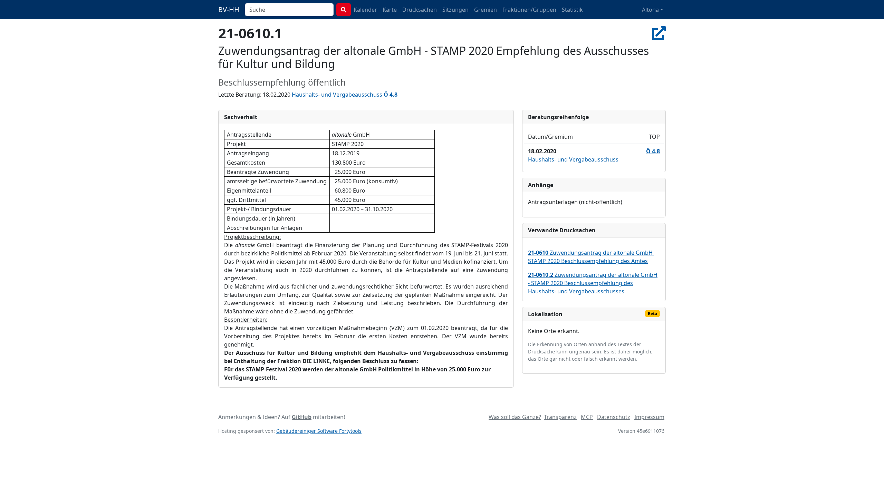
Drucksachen (419, 9)
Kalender (365, 9)
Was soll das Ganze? (515, 417)
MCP (587, 417)
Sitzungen (455, 9)
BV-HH (228, 9)
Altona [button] (650, 9)
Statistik (572, 9)
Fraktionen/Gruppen (529, 9)
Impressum (649, 417)
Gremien (485, 9)
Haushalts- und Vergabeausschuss (337, 94)
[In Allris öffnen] (659, 32)
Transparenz (560, 417)
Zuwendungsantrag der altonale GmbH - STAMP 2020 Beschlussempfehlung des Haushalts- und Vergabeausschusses (592, 283)
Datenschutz (613, 417)
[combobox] (289, 9)
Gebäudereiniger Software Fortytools (319, 431)
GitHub (301, 417)
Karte (390, 9)
